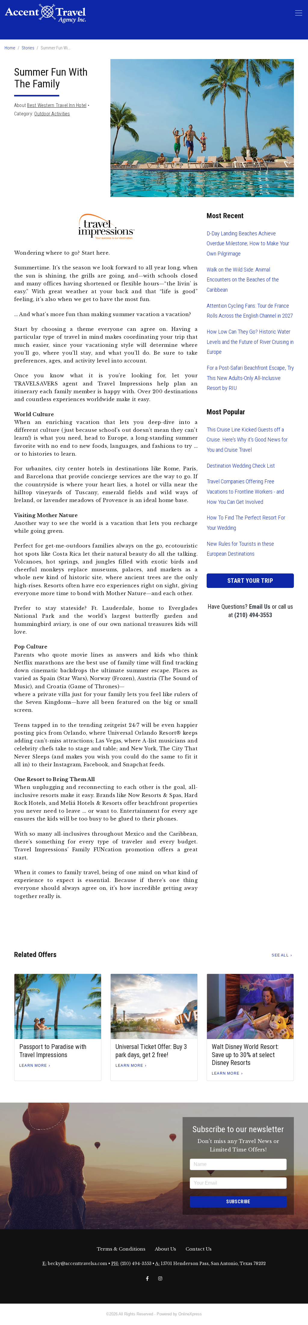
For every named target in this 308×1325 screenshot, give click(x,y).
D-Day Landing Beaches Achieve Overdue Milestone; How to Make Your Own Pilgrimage (248, 243)
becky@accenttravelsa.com (77, 1263)
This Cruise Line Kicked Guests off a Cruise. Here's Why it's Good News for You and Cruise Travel (247, 439)
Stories (28, 48)
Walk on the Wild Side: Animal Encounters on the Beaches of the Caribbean (243, 279)
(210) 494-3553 (253, 615)
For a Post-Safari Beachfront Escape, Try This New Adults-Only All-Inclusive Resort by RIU (250, 377)
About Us (165, 1249)
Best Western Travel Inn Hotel (56, 105)
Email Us (259, 606)
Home (10, 48)
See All (280, 955)
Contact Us (198, 1249)
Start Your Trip (250, 580)
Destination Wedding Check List (241, 465)
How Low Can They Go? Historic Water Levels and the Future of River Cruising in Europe (250, 341)
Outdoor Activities (52, 114)
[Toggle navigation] (298, 13)
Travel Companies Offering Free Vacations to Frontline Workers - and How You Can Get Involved (245, 491)
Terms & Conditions (121, 1249)
